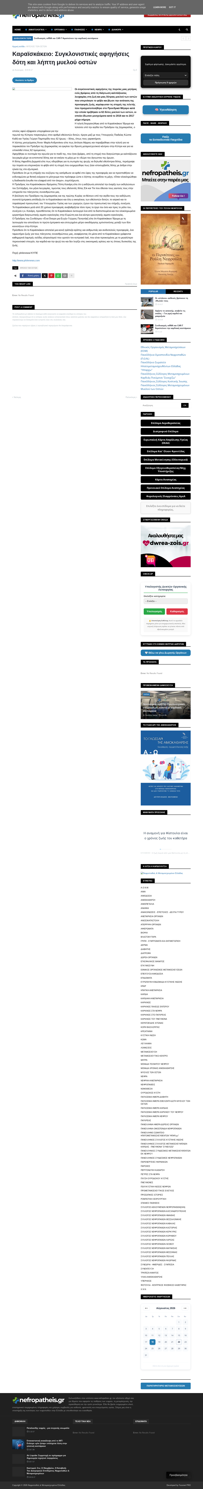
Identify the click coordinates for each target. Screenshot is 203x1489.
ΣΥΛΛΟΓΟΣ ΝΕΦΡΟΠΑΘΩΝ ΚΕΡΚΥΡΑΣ (159, 1232)
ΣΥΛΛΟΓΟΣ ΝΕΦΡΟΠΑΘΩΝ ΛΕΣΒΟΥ (157, 1244)
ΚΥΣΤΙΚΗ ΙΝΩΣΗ (148, 1035)
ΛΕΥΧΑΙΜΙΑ (146, 1043)
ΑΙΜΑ (143, 892)
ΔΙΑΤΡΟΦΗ (146, 953)
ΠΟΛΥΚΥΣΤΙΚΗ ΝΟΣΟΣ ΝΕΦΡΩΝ (156, 1187)
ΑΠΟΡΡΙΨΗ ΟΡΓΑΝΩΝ (151, 924)
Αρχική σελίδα (18, 46)
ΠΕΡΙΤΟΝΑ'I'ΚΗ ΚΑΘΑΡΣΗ (153, 1170)
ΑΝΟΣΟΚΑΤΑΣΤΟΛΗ (150, 920)
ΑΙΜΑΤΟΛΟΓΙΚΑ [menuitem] (36, 29)
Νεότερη (17, 397)
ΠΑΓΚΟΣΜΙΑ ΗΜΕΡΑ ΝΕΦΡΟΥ (154, 1116)
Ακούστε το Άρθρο (24, 80)
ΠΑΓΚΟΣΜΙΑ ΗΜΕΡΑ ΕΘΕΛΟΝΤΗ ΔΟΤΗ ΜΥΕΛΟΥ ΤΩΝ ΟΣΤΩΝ (165, 1102)
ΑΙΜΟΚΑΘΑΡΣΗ (148, 900)
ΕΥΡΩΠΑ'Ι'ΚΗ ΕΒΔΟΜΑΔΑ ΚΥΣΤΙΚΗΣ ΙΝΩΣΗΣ (161, 982)
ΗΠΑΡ (143, 986)
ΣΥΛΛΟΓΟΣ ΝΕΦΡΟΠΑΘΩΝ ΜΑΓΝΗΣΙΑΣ (159, 1248)
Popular (153, 291)
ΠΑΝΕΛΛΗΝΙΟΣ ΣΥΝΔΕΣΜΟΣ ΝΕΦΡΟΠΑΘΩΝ (161, 1158)
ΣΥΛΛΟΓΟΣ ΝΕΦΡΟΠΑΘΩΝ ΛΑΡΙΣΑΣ (157, 1240)
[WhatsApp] (58, 275)
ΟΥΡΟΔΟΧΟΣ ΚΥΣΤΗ (150, 1093)
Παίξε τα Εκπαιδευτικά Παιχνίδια (165, 138)
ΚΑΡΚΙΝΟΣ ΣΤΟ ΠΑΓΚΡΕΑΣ (153, 1015)
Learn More (159, 7)
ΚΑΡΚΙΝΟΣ (146, 1002)
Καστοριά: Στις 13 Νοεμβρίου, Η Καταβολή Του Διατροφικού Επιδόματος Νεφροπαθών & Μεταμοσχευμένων (48, 1471)
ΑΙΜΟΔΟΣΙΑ (146, 896)
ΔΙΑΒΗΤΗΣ (145, 949)
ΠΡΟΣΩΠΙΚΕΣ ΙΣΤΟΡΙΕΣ (152, 1195)
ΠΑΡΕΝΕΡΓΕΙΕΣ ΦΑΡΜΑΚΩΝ (154, 1162)
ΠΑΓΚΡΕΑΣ (146, 1120)
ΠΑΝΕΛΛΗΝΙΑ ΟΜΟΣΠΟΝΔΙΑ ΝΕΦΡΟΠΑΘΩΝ (161, 1129)
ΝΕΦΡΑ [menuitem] (98, 29)
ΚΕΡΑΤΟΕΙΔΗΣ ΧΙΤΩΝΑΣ (152, 1023)
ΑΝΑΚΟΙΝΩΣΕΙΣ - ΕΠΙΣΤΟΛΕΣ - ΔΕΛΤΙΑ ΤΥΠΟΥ (162, 912)
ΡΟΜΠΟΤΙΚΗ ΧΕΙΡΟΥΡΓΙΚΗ (153, 1199)
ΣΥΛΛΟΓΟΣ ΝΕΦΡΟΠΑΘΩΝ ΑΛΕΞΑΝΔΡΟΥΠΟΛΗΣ (163, 1211)
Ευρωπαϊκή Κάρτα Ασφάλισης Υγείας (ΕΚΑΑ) (166, 441)
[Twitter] (45, 275)
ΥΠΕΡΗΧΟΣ (146, 1281)
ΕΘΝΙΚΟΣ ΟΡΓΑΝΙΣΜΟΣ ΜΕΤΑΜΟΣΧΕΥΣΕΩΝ (161, 970)
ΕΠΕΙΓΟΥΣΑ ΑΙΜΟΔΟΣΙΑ (152, 974)
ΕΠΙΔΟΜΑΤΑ (146, 978)
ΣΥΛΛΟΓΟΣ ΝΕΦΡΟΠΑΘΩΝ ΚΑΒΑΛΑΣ (158, 1223)
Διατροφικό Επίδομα (165, 431)
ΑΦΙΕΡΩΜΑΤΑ (147, 929)
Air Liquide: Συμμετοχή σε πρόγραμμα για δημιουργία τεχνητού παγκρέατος (46, 1456)
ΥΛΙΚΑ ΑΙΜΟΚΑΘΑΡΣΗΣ (151, 1277)
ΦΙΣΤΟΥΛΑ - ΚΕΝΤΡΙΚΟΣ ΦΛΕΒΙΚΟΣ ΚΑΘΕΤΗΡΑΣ (163, 1285)
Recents (178, 291)
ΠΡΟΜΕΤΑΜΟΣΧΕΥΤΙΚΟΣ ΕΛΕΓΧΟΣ (157, 1191)
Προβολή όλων (131, 284)
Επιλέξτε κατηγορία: (155, 596)
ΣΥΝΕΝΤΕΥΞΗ (147, 1269)
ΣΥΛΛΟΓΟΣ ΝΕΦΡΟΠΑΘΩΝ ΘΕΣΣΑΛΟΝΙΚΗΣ (161, 1219)
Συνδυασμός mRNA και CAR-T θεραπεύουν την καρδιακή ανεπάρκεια (66, 38)
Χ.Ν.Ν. (144, 1289)
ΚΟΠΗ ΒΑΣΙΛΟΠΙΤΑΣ (150, 1027)
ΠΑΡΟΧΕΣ (145, 1166)
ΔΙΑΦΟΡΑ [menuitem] (116, 29)
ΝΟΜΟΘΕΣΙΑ (147, 1089)
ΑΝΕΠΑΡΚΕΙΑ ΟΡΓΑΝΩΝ (152, 916)
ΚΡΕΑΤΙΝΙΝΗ (146, 1031)
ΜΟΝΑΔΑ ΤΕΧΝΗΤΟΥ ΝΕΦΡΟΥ (155, 1064)
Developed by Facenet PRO (179, 1485)
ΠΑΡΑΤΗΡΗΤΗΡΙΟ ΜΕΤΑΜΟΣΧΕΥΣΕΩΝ (166, 1386)
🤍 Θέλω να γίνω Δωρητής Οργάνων (166, 653)
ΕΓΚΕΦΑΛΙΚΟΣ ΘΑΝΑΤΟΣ (152, 961)
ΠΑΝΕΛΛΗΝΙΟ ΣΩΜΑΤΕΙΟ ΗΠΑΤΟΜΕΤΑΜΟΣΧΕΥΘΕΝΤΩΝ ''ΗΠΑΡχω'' (160, 1134)
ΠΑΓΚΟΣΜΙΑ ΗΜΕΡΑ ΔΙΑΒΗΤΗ (154, 1097)
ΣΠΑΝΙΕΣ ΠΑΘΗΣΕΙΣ (150, 1203)
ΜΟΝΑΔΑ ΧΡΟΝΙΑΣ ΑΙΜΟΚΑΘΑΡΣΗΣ (157, 1068)
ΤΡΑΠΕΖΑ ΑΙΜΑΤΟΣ (150, 1273)
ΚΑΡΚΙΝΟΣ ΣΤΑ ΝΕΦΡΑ (151, 1011)
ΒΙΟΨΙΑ (144, 933)
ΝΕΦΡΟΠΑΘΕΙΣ (148, 1085)
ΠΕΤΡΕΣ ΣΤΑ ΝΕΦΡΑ (150, 1174)
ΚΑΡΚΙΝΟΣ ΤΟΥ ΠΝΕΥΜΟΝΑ (154, 1019)
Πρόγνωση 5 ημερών (166, 82)
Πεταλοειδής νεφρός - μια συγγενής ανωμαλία (48, 1428)
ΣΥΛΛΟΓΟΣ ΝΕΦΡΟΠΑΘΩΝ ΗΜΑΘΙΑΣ (158, 1215)
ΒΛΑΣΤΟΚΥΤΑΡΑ (148, 937)
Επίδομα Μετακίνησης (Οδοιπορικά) (166, 459)
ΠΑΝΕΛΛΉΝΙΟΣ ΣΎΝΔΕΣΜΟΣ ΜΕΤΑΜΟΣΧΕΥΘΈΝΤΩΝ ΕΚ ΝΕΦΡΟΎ (165, 1152)
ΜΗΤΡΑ (144, 1060)
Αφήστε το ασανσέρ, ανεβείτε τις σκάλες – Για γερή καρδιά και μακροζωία (170, 313)
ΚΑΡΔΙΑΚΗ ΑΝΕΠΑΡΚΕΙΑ (152, 998)
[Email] (65, 275)
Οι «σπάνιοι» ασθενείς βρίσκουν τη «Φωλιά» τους (171, 299)
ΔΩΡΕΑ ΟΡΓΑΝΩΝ (149, 957)
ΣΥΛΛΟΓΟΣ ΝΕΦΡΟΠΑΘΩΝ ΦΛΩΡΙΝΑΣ (158, 1260)
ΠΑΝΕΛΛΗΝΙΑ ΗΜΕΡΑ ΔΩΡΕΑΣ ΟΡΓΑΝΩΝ (160, 1124)
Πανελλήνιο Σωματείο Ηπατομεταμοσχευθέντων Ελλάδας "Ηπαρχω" (161, 366)
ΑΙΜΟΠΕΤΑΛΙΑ (147, 904)
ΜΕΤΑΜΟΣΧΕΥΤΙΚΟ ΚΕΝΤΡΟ (154, 1056)
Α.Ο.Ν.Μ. (145, 888)
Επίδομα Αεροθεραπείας (165, 423)
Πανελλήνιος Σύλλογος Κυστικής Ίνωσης (164, 381)
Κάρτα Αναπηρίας (165, 479)
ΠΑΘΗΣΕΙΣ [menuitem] (79, 29)
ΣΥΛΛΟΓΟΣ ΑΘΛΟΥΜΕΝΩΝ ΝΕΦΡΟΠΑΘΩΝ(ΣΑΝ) (163, 1207)
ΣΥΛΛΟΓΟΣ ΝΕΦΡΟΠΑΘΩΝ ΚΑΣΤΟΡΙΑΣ (159, 1228)
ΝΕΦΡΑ (144, 1076)
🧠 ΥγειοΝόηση (166, 109)
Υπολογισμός (154, 611)
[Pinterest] (51, 275)
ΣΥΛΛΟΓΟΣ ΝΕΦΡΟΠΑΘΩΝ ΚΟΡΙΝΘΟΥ (159, 1236)
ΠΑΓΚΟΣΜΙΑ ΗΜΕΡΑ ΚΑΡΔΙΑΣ (154, 1108)
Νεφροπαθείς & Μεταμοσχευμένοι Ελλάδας (46, 1485)
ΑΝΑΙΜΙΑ (145, 908)
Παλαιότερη (131, 397)
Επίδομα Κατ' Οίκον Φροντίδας (166, 451)
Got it (172, 7)
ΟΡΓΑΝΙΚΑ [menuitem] (59, 29)
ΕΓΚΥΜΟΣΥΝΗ (147, 966)
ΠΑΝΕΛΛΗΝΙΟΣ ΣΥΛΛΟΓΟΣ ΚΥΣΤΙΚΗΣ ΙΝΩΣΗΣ (162, 1140)
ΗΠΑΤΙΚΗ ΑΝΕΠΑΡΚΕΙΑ (151, 990)
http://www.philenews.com (26, 260)
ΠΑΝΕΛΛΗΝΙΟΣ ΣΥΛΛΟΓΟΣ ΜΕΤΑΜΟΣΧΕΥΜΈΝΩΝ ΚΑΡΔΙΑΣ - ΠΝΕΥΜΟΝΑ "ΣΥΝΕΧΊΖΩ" (164, 1145)
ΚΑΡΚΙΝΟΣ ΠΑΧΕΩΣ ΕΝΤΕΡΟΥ (155, 1007)
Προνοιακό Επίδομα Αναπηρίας (166, 488)
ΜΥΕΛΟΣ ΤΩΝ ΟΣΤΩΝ (36, 46)
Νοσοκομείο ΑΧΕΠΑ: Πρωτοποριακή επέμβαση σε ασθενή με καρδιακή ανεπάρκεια (164, 707)
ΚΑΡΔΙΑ (144, 994)
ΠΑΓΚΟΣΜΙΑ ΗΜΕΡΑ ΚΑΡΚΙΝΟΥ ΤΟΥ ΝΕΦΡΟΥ (162, 1112)
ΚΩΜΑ (144, 1039)
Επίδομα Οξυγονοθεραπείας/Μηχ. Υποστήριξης (165, 469)
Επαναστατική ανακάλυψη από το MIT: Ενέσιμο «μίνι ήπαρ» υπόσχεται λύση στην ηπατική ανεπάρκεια (47, 1443)
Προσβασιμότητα (178, 1475)
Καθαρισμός (177, 611)
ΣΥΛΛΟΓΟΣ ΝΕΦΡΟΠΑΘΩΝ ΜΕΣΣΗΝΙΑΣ (159, 1252)
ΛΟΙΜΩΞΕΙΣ (146, 1048)
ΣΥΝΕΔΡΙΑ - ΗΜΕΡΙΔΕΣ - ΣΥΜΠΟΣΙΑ (157, 1264)
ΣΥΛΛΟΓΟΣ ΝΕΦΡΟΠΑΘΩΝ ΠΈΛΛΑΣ (157, 1256)
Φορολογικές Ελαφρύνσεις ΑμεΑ (165, 496)
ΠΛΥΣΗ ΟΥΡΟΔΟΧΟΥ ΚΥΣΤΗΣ (155, 1178)
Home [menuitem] (18, 29)
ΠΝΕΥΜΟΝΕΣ (147, 1182)
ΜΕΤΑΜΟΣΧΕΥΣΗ (149, 1052)
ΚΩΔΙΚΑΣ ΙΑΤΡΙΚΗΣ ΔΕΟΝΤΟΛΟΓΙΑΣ (167, 15)
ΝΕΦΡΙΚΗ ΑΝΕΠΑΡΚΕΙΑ (152, 1080)
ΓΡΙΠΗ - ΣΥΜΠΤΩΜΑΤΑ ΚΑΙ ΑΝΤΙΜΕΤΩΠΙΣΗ (160, 941)
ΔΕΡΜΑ (144, 945)
